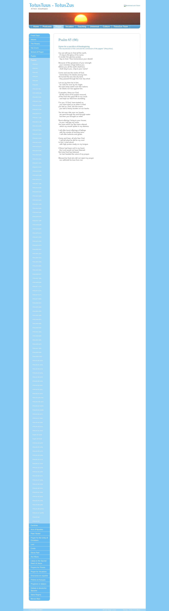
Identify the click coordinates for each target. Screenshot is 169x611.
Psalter (33, 56)
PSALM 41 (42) (37, 196)
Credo (33, 548)
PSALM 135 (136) (38, 471)
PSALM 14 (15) (37, 105)
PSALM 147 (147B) (38, 513)
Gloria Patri (35, 553)
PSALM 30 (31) (37, 159)
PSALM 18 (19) (37, 122)
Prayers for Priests (38, 567)
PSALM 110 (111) (37, 385)
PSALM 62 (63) (37, 257)
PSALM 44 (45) (37, 208)
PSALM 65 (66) (37, 270)
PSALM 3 (35, 72)
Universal (94, 27)
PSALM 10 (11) (37, 97)
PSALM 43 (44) (37, 204)
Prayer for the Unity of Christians (39, 539)
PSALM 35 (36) (37, 175)
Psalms (33, 60)
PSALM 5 (35, 76)
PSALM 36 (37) (37, 179)
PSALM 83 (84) (37, 307)
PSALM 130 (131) (38, 459)
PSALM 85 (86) (37, 315)
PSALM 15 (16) (37, 109)
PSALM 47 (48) (37, 220)
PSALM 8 (35, 85)
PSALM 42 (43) (37, 200)
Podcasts (47, 27)
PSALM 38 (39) (37, 187)
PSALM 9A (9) (37, 89)
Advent (33, 40)
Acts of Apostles (37, 529)
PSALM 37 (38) (37, 183)
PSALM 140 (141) (38, 488)
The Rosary (35, 44)
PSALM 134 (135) (38, 467)
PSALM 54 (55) (37, 241)
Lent (32, 544)
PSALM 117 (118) (38, 418)
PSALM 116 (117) (38, 414)
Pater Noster (36, 534)
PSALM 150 (36, 521)
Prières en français (38, 580)
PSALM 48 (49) (37, 224)
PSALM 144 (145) (38, 504)
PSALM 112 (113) (38, 393)
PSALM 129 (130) (38, 455)
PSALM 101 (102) (38, 364)
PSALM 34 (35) (37, 171)
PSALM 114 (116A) (38, 406)
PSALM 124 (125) (38, 443)
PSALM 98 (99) (37, 352)
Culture (106, 27)
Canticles (34, 525)
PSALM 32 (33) (37, 167)
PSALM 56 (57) (37, 245)
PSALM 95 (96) (37, 340)
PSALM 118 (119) (38, 422)
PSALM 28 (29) (37, 150)
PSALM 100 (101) (38, 360)
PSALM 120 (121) (38, 426)
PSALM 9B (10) (37, 93)
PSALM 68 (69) (37, 282)
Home (36, 27)
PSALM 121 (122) (38, 430)
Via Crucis (35, 48)
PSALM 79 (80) (37, 299)
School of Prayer (37, 52)
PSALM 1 (35, 64)
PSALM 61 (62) (37, 253)
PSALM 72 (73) (37, 290)
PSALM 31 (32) (37, 163)
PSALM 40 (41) (37, 191)
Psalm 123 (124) (37, 438)
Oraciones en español (39, 576)
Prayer (58, 27)
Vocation (69, 27)
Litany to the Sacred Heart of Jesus (38, 562)
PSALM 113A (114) (38, 397)
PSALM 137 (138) (38, 480)
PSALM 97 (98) (37, 348)
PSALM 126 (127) (38, 451)
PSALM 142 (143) (38, 496)
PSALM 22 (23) (37, 134)
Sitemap (125, 610)
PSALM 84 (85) (37, 311)
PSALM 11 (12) (37, 101)
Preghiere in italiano (38, 584)
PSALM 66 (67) (37, 274)
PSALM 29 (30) (37, 154)
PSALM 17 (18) (37, 117)
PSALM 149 (36, 517)
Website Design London (109, 610)
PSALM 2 (35, 68)
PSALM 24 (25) (37, 142)
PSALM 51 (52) (37, 237)
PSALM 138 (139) (38, 484)
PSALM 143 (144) (38, 500)
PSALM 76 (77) (37, 294)
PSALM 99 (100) (37, 356)
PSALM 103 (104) (38, 373)
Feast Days (35, 35)
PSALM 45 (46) (37, 212)
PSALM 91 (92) (37, 332)
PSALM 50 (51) (37, 233)
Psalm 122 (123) (37, 434)
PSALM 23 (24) (37, 138)
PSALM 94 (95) (37, 336)
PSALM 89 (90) (37, 327)
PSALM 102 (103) (38, 369)
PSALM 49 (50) (37, 229)
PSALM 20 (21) (37, 130)
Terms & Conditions (134, 610)
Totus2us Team (121, 27)
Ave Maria (35, 557)
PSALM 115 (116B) (38, 410)
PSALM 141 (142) (38, 492)
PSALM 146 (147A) (38, 508)
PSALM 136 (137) (38, 476)
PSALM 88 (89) (37, 323)
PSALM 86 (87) (37, 319)
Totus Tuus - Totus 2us (51, 5)
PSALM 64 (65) (37, 266)
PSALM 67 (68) (37, 278)
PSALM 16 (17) (37, 113)
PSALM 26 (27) (37, 146)
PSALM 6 (35, 80)
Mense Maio (35, 599)
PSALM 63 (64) (37, 261)
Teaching (82, 27)
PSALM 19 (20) (37, 126)
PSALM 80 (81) (37, 303)
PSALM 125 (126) (38, 447)
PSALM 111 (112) (37, 389)
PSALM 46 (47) (37, 216)
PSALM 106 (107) (38, 377)
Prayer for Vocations (39, 572)
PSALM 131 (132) (38, 463)
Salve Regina (36, 595)
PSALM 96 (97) (37, 344)
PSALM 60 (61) (37, 249)
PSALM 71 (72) (37, 286)
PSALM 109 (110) (38, 381)
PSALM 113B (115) (38, 401)
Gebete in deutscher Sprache (39, 589)
